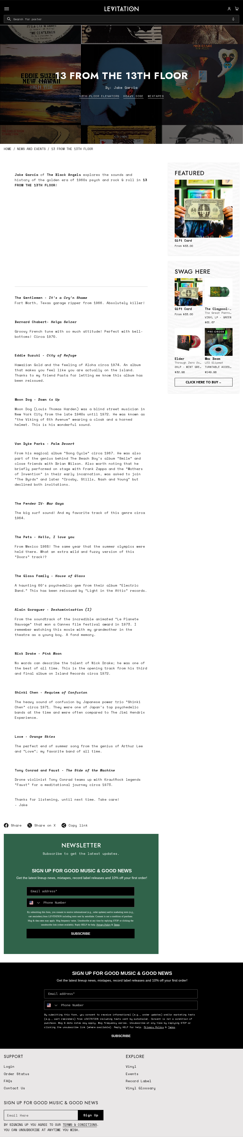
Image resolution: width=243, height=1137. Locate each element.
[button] (236, 9)
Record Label (138, 1080)
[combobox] (121, 19)
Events (132, 1073)
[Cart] (236, 9)
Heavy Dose (133, 96)
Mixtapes (156, 96)
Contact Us (14, 1087)
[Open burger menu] (6, 9)
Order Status (16, 1073)
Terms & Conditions (80, 1124)
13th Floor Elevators (99, 96)
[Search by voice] (233, 19)
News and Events (31, 148)
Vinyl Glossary (141, 1087)
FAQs (8, 1080)
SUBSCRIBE (80, 933)
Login (9, 1066)
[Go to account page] (229, 9)
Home (7, 148)
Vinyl (131, 1066)
